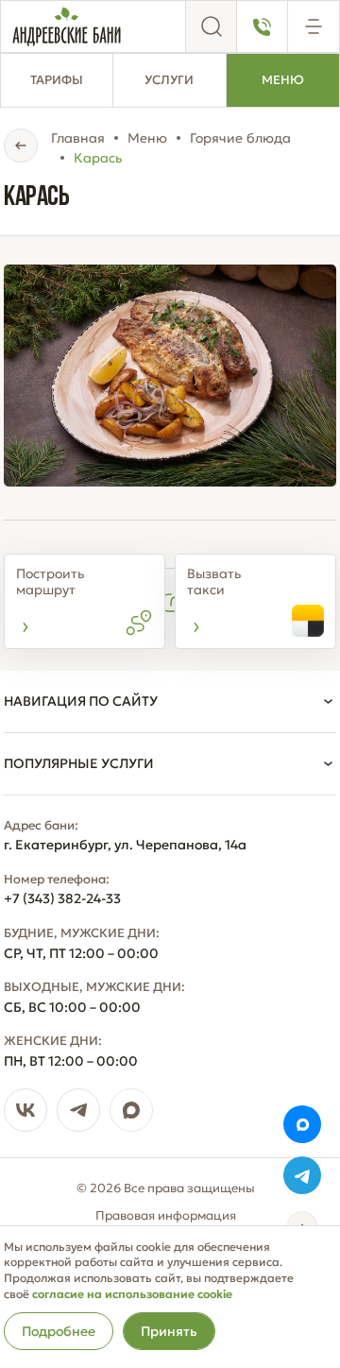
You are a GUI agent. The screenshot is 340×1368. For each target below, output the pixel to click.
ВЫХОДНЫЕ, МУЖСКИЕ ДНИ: (94, 987)
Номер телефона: (57, 879)
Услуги (169, 80)
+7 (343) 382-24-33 (62, 898)
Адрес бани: (41, 825)
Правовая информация (165, 1215)
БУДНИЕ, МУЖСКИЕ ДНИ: (82, 933)
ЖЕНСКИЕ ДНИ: (53, 1041)
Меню (283, 80)
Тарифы (56, 80)
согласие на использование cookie (132, 1294)
